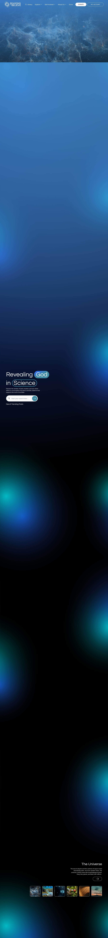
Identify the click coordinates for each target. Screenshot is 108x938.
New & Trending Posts (14, 404)
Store (71, 4)
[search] (34, 398)
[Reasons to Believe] (12, 4)
